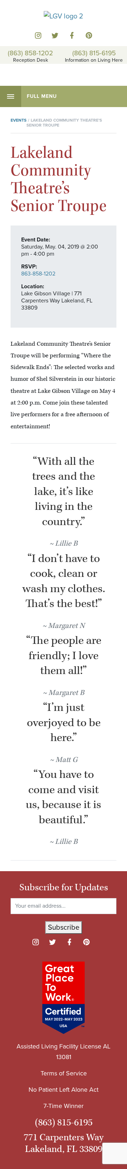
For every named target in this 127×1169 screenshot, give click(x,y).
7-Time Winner (63, 1106)
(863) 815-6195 (94, 52)
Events (18, 120)
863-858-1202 (38, 273)
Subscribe (63, 927)
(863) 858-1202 (30, 52)
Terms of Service (64, 1073)
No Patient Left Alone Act (63, 1089)
